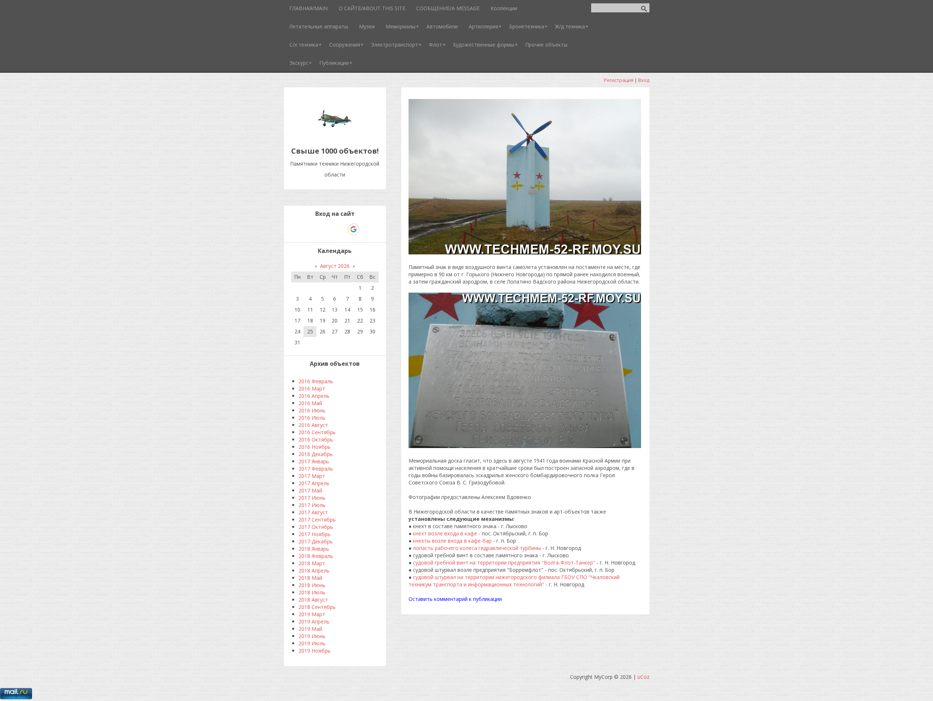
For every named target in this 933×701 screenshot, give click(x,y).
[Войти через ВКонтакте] (316, 229)
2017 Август (313, 512)
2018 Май (310, 577)
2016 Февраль (315, 381)
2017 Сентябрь (317, 519)
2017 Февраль (315, 468)
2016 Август (313, 424)
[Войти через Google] (353, 229)
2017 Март (311, 475)
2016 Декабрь (315, 454)
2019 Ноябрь (314, 650)
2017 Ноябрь (314, 534)
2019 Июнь (311, 636)
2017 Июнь (311, 497)
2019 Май (310, 628)
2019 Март (311, 614)
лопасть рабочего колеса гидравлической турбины (476, 547)
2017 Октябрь (315, 526)
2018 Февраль (315, 556)
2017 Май (310, 490)
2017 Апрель (313, 483)
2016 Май (310, 403)
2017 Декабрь (315, 541)
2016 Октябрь (315, 439)
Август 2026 (335, 265)
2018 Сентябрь (317, 606)
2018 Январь (313, 548)
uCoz (643, 676)
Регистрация (618, 80)
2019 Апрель (313, 621)
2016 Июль (311, 417)
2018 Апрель (313, 570)
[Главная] (335, 134)
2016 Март (311, 388)
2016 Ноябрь (314, 446)
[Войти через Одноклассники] (366, 229)
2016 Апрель (313, 395)
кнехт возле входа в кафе (445, 533)
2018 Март (311, 563)
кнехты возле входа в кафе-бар (452, 540)
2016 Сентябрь (317, 432)
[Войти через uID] (303, 229)
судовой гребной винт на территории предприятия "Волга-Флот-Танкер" (504, 562)
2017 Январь (313, 461)
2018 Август (313, 599)
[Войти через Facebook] (328, 229)
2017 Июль (311, 505)
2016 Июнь (311, 410)
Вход (643, 80)
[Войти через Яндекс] (340, 229)
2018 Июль (311, 592)
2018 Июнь (311, 585)
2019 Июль (311, 643)
